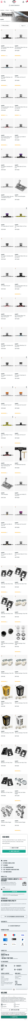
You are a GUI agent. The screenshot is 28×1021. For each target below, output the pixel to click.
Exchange (5, 865)
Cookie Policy (17, 1014)
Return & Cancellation (5, 978)
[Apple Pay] (5, 944)
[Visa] (23, 935)
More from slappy (14, 851)
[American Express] (5, 940)
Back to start (15, 848)
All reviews (3, 981)
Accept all (15, 1017)
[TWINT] (14, 939)
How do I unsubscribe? (14, 895)
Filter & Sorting (6, 25)
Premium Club (4, 898)
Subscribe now (14, 891)
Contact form (15, 958)
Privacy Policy (23, 1014)
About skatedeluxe (18, 976)
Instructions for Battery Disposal (6, 983)
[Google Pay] (14, 944)
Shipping (5, 861)
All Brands (17, 977)
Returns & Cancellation (9, 863)
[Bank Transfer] (23, 944)
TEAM (16, 983)
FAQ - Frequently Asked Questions (11, 869)
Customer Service (7, 872)
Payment (2, 976)
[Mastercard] (5, 935)
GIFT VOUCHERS (18, 984)
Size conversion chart (8, 867)
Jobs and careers (18, 978)
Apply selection (15, 1010)
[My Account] (23, 2)
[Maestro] (14, 935)
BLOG (16, 981)
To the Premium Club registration (15, 916)
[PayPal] (23, 940)
